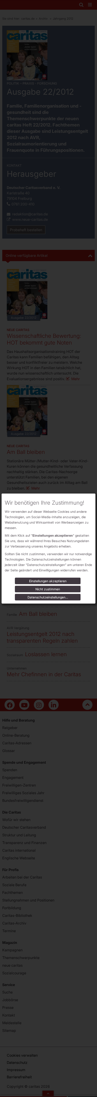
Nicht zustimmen (47, 589)
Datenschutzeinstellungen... (48, 597)
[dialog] (48, 548)
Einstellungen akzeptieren (48, 581)
